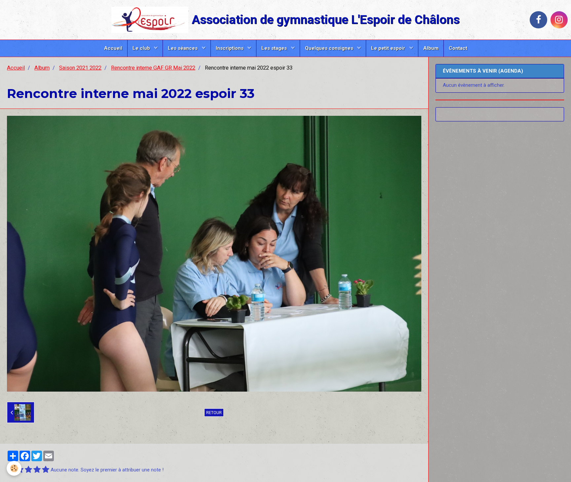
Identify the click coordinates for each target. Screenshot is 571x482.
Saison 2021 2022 (80, 68)
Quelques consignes (330, 48)
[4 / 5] (37, 470)
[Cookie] (14, 468)
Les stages (274, 48)
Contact (458, 48)
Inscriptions (230, 48)
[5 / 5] (45, 470)
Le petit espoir (388, 48)
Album (430, 48)
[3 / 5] (28, 470)
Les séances (183, 48)
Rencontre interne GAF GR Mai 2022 (153, 68)
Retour (214, 412)
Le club (142, 48)
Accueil (113, 48)
